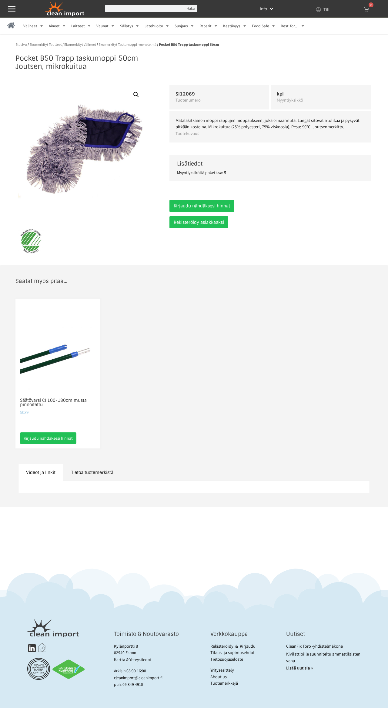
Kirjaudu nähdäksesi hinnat (202, 206)
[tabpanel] (194, 487)
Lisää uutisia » (300, 668)
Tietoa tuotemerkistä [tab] (92, 472)
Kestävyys (231, 26)
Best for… (289, 26)
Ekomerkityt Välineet (80, 44)
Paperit (205, 26)
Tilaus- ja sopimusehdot (232, 652)
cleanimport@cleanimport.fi (138, 677)
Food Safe (260, 26)
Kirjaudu (248, 646)
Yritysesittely (222, 670)
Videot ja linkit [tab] (40, 472)
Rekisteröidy (221, 646)
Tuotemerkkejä (224, 683)
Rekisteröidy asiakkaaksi (199, 222)
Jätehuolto (154, 26)
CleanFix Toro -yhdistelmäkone (314, 646)
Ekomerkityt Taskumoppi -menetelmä (127, 44)
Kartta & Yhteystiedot (132, 659)
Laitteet (78, 26)
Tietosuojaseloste (226, 659)
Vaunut (102, 26)
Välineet (30, 26)
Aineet (54, 26)
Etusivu (21, 44)
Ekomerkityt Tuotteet (45, 44)
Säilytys (126, 26)
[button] (136, 94)
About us (218, 676)
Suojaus (181, 26)
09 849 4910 (132, 684)
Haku (191, 8)
